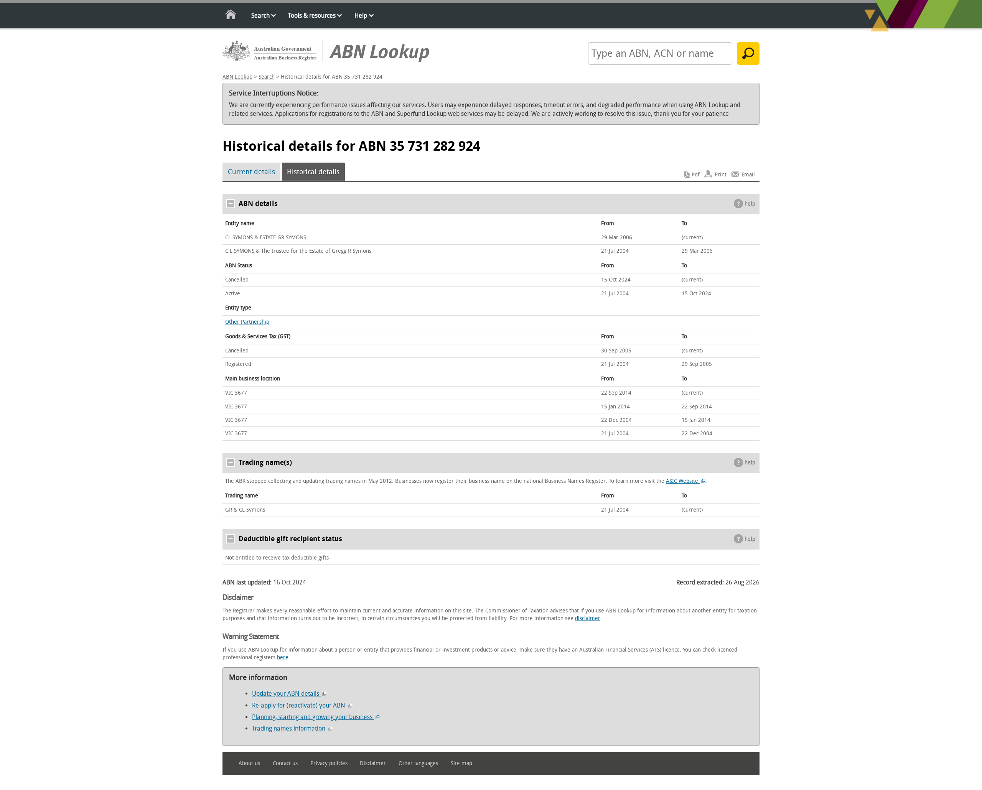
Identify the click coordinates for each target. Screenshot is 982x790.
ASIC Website (683, 481)
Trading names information (289, 728)
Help (360, 15)
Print (721, 174)
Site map (461, 763)
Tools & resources (312, 15)
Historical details (313, 172)
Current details (251, 172)
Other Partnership (247, 322)
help (750, 204)
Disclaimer (373, 763)
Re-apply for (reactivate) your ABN (299, 705)
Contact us (285, 763)
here (282, 657)
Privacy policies (329, 763)
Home (231, 16)
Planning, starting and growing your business (313, 717)
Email (748, 174)
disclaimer (587, 618)
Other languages (418, 763)
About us (249, 763)
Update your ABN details (286, 693)
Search (260, 15)
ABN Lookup (237, 77)
